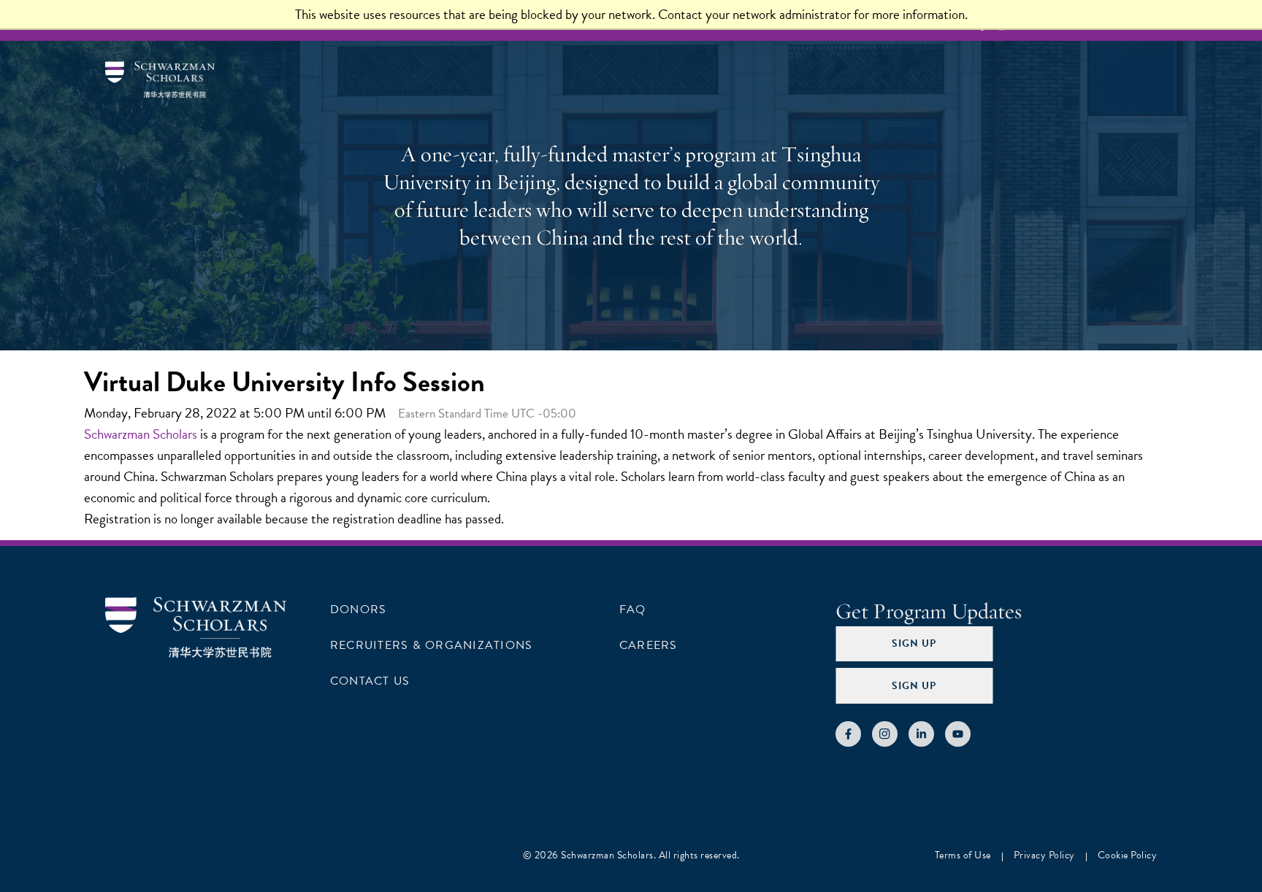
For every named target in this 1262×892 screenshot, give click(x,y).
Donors (358, 609)
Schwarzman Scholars (140, 434)
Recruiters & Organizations (431, 645)
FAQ (632, 609)
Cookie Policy (1128, 855)
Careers (648, 645)
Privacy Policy (1044, 855)
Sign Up (914, 643)
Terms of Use (963, 855)
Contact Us (370, 681)
